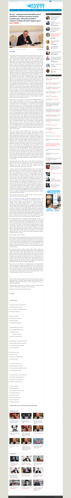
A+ (24, 49)
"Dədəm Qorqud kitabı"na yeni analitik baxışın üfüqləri (56, 52)
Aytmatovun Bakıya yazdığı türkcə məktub (38, 464)
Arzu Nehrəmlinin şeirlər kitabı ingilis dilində (53, 150)
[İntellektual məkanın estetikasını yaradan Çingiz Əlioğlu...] (26, 416)
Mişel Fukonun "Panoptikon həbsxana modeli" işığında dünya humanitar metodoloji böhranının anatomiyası (53, 104)
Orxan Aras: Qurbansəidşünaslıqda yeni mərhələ (55, 23)
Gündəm (18, 10)
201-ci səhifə (51, 124)
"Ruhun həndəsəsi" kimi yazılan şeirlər (55, 41)
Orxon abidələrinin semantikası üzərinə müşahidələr (53, 88)
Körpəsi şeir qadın (52, 99)
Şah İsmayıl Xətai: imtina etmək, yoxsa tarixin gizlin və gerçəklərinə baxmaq (14, 421)
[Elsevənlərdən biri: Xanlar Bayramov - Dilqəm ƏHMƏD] (26, 458)
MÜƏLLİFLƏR (49, 14)
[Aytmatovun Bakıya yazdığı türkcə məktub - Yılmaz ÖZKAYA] (38, 458)
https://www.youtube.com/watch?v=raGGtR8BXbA (19, 199)
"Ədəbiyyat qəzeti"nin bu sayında (52, 154)
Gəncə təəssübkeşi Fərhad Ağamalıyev (53, 129)
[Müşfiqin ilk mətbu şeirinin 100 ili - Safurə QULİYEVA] (26, 483)
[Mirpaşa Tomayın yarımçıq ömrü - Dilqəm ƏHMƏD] (26, 470)
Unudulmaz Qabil (56, 70)
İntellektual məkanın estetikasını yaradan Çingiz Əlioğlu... (26, 421)
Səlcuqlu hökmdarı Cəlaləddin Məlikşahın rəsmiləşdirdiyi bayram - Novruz (38, 447)
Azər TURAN (12, 51)
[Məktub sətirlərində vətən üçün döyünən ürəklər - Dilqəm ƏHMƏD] (14, 458)
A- (25, 49)
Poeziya (24, 10)
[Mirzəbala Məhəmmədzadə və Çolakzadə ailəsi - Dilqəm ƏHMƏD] (38, 470)
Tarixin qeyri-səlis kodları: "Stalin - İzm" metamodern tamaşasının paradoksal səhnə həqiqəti (53, 110)
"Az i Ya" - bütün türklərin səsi (38, 433)
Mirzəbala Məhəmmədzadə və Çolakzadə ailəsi (38, 476)
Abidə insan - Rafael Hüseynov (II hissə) (56, 65)
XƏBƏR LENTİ (49, 75)
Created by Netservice (58, 496)
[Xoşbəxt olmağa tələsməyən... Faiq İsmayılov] (14, 428)
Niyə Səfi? (56, 35)
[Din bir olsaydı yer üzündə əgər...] (14, 441)
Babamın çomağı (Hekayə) (52, 79)
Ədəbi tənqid (35, 10)
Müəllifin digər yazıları (14, 411)
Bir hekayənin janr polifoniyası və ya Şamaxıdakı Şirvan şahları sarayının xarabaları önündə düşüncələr (56, 59)
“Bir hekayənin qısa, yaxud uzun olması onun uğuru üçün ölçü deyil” (53, 159)
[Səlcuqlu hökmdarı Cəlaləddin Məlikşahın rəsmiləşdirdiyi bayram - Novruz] (38, 441)
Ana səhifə (12, 10)
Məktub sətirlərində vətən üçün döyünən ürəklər (14, 464)
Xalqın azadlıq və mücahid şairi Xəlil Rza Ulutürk (53, 84)
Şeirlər (50, 132)
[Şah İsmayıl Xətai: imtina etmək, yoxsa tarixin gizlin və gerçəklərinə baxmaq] (14, 416)
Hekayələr (51, 96)
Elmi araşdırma (52, 10)
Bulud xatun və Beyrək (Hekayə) (53, 140)
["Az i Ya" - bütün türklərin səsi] (38, 428)
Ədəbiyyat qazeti (14, 496)
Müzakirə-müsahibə (43, 10)
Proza (29, 10)
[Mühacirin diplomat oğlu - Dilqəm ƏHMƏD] (14, 483)
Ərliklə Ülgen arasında (54, 46)
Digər (59, 10)
